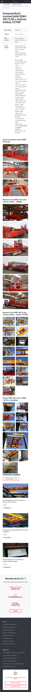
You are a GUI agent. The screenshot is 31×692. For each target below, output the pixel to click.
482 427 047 (15, 589)
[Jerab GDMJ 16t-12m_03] (10, 473)
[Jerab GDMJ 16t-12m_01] (10, 462)
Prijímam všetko (15, 686)
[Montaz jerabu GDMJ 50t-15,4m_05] (21, 366)
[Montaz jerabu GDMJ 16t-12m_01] (9, 326)
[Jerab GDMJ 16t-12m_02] (23, 462)
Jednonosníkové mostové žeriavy (10, 624)
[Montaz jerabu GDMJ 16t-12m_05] (9, 346)
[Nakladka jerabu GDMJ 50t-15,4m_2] (15, 239)
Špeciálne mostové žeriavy (8, 635)
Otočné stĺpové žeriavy (7, 638)
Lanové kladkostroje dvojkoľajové (10, 655)
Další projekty (9, 479)
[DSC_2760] (15, 161)
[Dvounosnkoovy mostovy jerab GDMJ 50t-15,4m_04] (21, 422)
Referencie (7, 4)
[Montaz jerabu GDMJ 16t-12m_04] (21, 336)
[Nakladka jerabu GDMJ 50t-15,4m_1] (15, 221)
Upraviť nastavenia (15, 682)
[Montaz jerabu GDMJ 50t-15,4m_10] (9, 395)
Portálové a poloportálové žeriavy (10, 632)
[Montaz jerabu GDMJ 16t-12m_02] (21, 326)
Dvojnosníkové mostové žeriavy (9, 627)
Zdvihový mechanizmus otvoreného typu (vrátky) (13, 663)
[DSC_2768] (15, 196)
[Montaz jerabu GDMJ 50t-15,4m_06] (9, 376)
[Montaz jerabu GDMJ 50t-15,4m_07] (21, 376)
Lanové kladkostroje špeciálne (9, 666)
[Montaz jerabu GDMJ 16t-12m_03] (9, 336)
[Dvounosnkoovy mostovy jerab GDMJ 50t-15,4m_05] (9, 431)
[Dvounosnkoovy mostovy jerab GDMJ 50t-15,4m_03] (9, 422)
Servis (15, 611)
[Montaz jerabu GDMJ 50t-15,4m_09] (21, 386)
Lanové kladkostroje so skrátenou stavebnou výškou (14, 652)
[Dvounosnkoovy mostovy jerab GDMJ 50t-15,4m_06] (21, 431)
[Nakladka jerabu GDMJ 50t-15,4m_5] (15, 292)
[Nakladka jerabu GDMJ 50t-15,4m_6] (15, 309)
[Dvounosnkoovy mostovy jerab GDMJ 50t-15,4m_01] (9, 412)
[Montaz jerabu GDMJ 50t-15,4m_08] (9, 386)
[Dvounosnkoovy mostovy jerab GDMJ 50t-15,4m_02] (21, 412)
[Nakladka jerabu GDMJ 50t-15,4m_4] (15, 274)
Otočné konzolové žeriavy (8, 641)
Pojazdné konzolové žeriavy (9, 643)
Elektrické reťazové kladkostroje (9, 661)
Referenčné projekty (16, 4)
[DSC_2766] (15, 179)
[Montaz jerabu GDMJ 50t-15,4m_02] (9, 356)
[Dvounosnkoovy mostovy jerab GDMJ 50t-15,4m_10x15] (15, 449)
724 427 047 (15, 605)
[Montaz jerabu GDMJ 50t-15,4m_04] (9, 366)
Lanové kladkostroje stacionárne (10, 658)
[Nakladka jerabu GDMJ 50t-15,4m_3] (15, 256)
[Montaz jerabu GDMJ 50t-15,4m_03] (21, 356)
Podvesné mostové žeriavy (8, 630)
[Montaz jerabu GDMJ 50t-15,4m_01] (21, 346)
